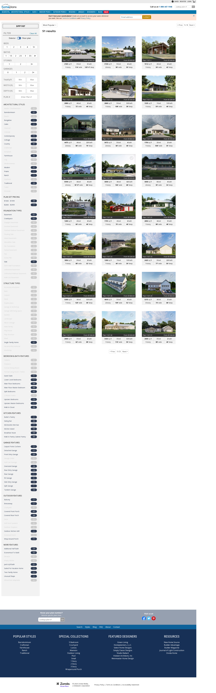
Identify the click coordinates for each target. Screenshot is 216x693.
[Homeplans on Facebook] (144, 618)
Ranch (24, 650)
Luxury (73, 647)
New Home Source (172, 642)
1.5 (11, 56)
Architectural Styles (20, 12)
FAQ (101, 627)
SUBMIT (146, 17)
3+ (32, 64)
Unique (81, 12)
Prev (181, 25)
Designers (91, 12)
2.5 (20, 56)
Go (193, 7)
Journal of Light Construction (171, 650)
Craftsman (24, 645)
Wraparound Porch (73, 669)
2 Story (74, 664)
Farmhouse (24, 647)
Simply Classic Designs (122, 650)
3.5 (30, 56)
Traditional (24, 653)
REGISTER (183, 1)
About (108, 627)
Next (191, 25)
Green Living (122, 642)
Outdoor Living (73, 653)
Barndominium (24, 642)
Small (73, 658)
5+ (34, 47)
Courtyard (73, 645)
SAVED (176, 1)
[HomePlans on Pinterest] (153, 618)
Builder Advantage (172, 645)
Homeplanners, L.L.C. (123, 645)
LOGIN (189, 1)
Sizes (34, 12)
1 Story (74, 661)
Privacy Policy (85, 18)
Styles (87, 627)
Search (79, 627)
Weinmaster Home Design (123, 658)
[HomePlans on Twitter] (148, 618)
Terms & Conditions (69, 18)
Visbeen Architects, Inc (122, 656)
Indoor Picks (45, 12)
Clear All (33, 33)
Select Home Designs (123, 647)
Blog (100, 12)
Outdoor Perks (59, 12)
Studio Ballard (123, 653)
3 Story (74, 666)
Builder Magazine (171, 647)
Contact (116, 627)
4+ (35, 56)
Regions (72, 12)
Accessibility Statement (130, 685)
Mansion (73, 650)
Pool (73, 656)
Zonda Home (171, 653)
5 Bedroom (73, 642)
